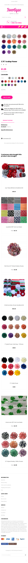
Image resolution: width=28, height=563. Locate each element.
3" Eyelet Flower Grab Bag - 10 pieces (14, 344)
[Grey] (9, 78)
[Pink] (15, 81)
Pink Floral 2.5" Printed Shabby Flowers (14, 266)
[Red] (22, 78)
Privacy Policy (4, 482)
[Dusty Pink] (19, 78)
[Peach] (9, 81)
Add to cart (6, 97)
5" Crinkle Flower (14, 383)
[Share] (1, 64)
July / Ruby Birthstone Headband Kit (14, 188)
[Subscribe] (25, 555)
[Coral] (5, 81)
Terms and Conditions (6, 485)
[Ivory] (16, 78)
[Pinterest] (6, 64)
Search (2, 507)
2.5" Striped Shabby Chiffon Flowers (14, 461)
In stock (3, 126)
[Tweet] (3, 64)
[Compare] (18, 27)
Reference (4, 125)
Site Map (3, 515)
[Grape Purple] (9, 85)
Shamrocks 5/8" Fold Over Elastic (14, 422)
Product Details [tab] (7, 120)
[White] (12, 78)
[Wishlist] (21, 27)
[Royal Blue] (18, 81)
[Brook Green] (2, 85)
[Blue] (21, 81)
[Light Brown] (15, 85)
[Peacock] (25, 81)
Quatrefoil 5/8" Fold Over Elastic (14, 227)
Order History (4, 501)
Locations (3, 512)
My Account (3, 498)
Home (2, 496)
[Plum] (2, 81)
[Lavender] (12, 85)
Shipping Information (5, 487)
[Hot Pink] (12, 81)
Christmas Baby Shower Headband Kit (14, 305)
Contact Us (3, 510)
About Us (3, 480)
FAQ (2, 490)
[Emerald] (5, 85)
